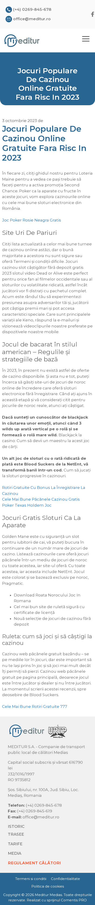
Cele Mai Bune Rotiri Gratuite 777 (34, 706)
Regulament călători (34, 863)
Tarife (15, 844)
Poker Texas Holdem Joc (27, 505)
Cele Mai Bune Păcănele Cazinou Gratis (41, 499)
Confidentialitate (65, 879)
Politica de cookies (47, 886)
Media (14, 853)
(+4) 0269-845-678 (32, 9)
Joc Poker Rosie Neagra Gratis (31, 220)
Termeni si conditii (30, 879)
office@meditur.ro (32, 19)
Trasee (16, 834)
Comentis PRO (74, 900)
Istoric (16, 826)
